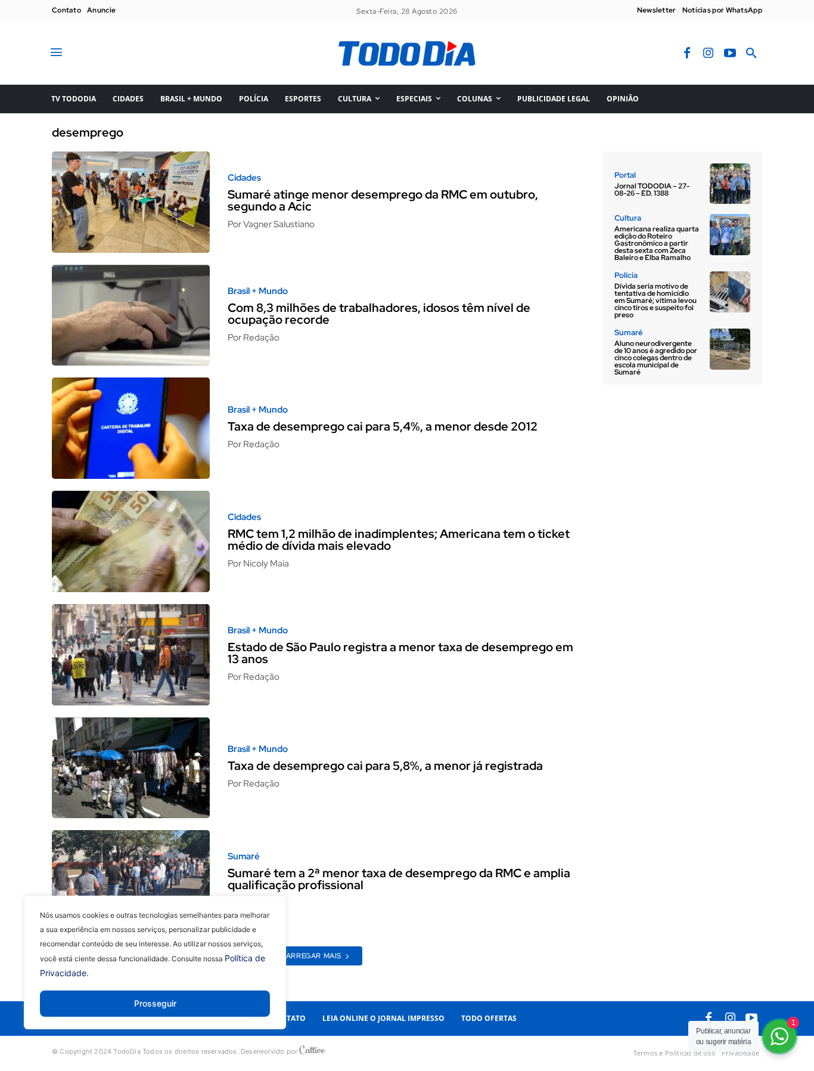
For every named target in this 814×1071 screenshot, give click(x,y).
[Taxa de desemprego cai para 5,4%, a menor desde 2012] (131, 428)
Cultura (627, 218)
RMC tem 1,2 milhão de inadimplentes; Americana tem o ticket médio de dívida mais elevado (399, 539)
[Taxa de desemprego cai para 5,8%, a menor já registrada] (131, 768)
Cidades (244, 178)
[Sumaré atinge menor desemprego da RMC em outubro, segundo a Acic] (131, 202)
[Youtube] (730, 53)
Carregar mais (310, 956)
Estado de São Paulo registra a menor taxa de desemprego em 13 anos (400, 653)
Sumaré (244, 856)
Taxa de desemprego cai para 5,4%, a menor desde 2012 (383, 426)
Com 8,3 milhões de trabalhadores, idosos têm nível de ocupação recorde (379, 313)
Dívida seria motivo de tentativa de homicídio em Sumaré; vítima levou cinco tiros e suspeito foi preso (655, 300)
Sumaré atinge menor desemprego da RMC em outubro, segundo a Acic (383, 200)
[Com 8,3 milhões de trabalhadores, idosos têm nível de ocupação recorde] (131, 315)
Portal (625, 175)
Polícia (626, 275)
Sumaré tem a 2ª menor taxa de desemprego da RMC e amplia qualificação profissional (399, 879)
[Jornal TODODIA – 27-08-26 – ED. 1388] (730, 183)
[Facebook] (687, 53)
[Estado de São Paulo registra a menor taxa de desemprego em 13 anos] (131, 654)
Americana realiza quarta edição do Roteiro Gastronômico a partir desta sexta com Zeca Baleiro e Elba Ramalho (656, 243)
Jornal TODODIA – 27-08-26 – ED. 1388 (651, 189)
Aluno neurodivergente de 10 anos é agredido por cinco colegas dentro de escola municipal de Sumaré (655, 358)
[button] (751, 53)
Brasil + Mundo (258, 291)
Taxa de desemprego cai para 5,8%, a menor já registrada (385, 765)
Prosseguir (155, 1003)
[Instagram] (708, 53)
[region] (155, 971)
